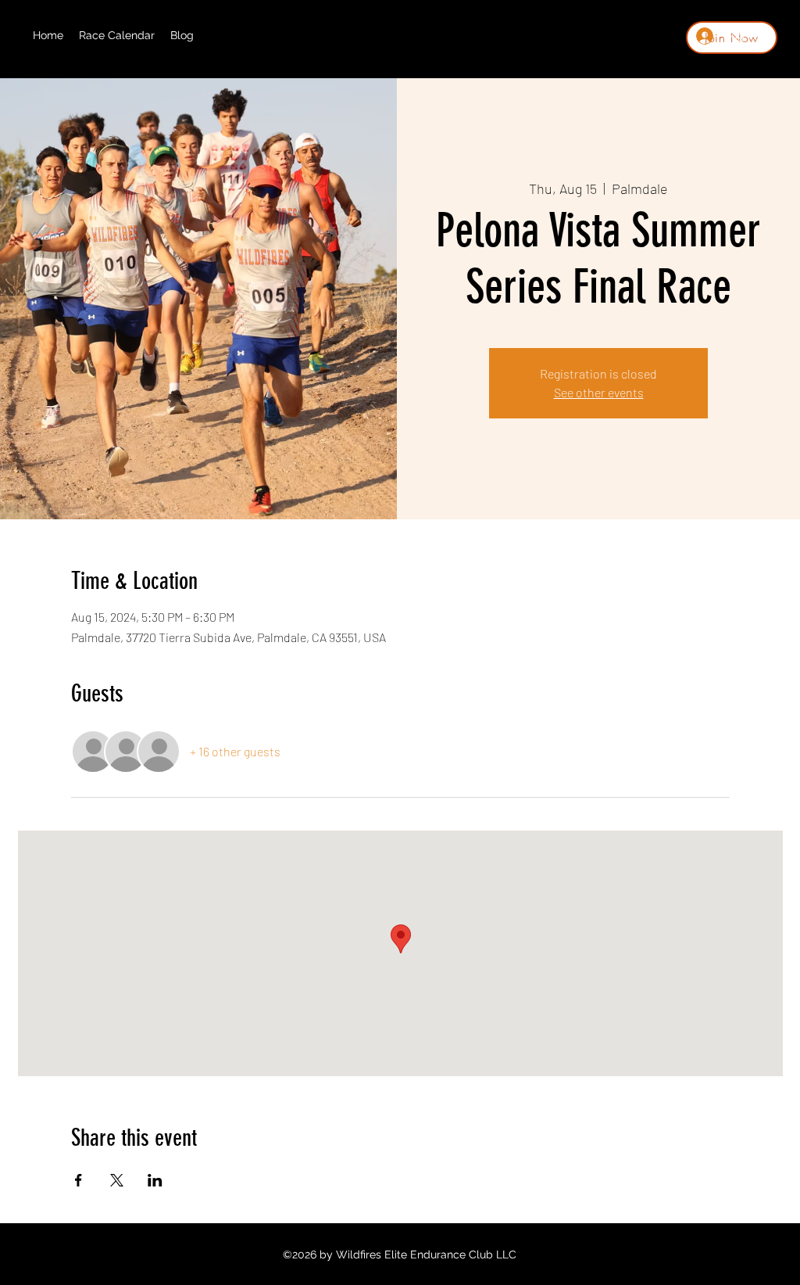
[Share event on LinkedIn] (155, 1180)
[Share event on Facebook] (78, 1180)
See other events (599, 392)
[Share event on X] (116, 1180)
